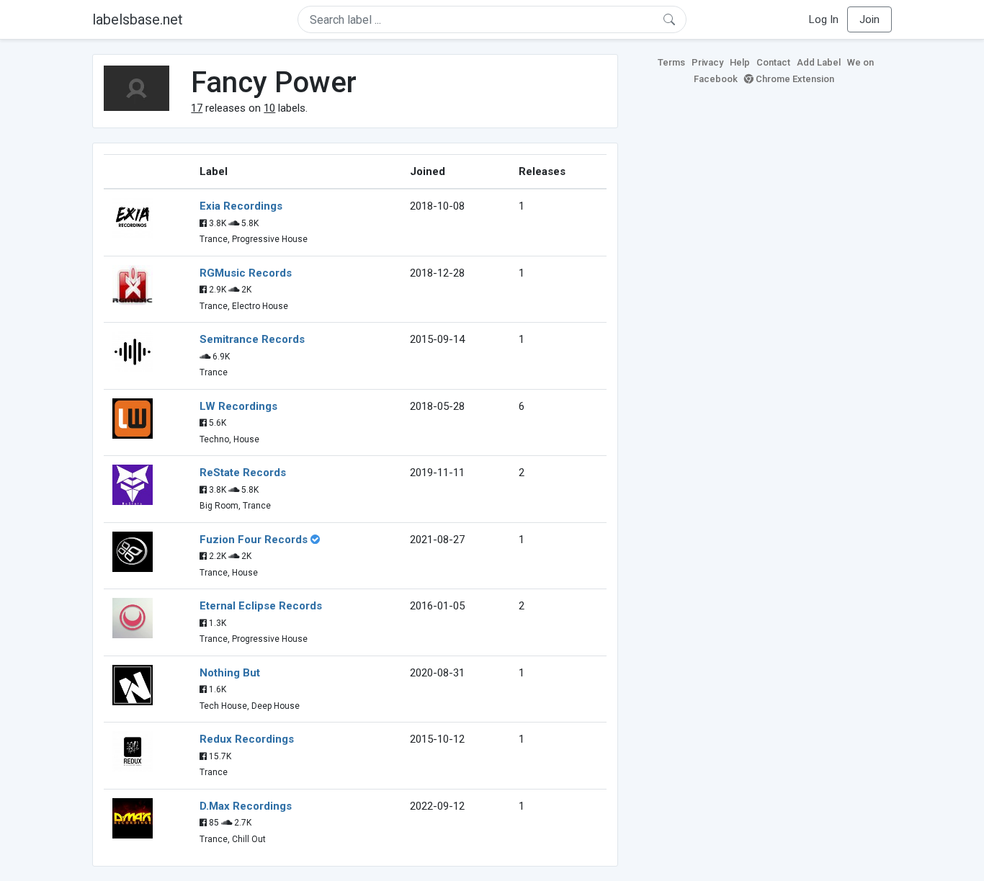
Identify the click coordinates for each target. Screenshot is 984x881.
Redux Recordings (247, 739)
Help (740, 62)
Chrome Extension (793, 78)
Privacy (707, 62)
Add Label (819, 62)
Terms (671, 62)
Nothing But (230, 672)
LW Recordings (238, 406)
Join (869, 19)
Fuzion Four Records (254, 539)
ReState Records (243, 472)
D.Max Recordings (246, 806)
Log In (823, 19)
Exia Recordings (241, 206)
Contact (773, 62)
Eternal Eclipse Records (261, 605)
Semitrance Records (252, 339)
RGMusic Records (246, 273)
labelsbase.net (137, 19)
